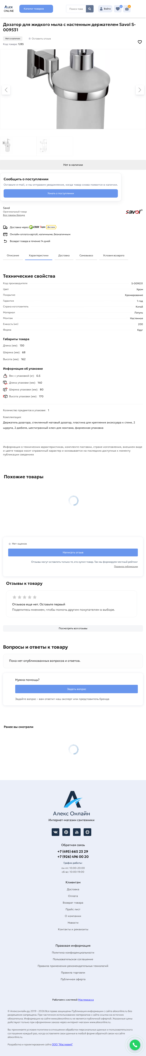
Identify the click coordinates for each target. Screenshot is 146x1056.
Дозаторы (34, 459)
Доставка (64, 255)
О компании (73, 916)
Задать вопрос (76, 689)
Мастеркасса (86, 999)
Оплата (73, 896)
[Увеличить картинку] (73, 89)
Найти (90, 8)
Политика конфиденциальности (73, 952)
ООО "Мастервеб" (62, 1044)
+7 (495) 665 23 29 (72, 851)
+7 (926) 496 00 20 (73, 856)
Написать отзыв (73, 552)
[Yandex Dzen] (87, 832)
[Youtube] (77, 832)
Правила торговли (73, 972)
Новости (73, 922)
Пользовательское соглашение (73, 959)
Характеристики (38, 255)
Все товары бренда (14, 215)
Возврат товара (73, 902)
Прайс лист (73, 909)
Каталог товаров (34, 8)
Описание (13, 255)
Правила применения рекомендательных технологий (73, 966)
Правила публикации (126, 566)
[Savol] (111, 211)
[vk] (55, 832)
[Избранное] (117, 8)
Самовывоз (86, 255)
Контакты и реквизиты (73, 929)
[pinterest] (66, 832)
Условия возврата (113, 255)
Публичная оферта (73, 979)
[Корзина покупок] (127, 8)
